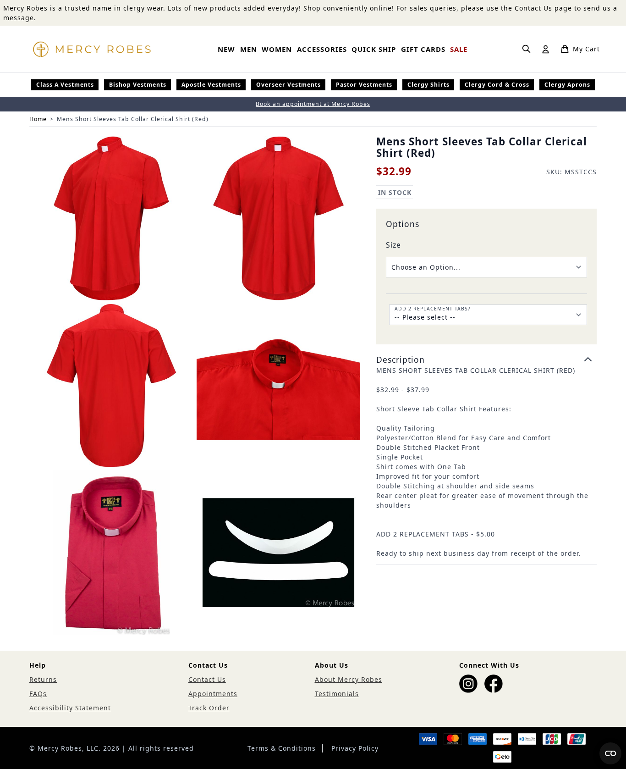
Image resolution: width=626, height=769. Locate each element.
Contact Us (207, 679)
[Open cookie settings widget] (610, 753)
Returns (43, 679)
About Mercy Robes (348, 679)
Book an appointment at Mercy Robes (313, 104)
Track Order (209, 707)
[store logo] (91, 49)
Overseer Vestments (288, 85)
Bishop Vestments (137, 85)
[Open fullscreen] (111, 218)
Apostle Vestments (211, 85)
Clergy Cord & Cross (497, 85)
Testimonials (337, 693)
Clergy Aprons (567, 85)
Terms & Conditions (281, 748)
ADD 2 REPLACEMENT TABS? (433, 308)
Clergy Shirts (428, 85)
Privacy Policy (355, 748)
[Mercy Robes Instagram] (468, 684)
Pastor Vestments (364, 85)
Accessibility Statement (70, 707)
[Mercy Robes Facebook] (493, 684)
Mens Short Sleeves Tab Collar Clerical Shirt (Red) (133, 119)
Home (38, 119)
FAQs (38, 693)
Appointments (212, 693)
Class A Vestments (65, 85)
